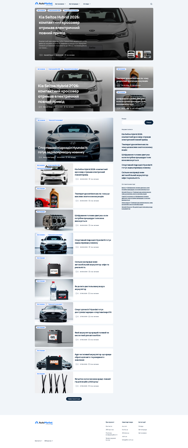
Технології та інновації (71, 69)
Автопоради (41, 10)
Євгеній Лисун (126, 192)
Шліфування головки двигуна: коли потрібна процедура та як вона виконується (136, 157)
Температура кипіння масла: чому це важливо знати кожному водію (137, 147)
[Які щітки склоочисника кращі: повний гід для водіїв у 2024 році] (54, 382)
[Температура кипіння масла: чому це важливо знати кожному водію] (94, 34)
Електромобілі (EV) (54, 69)
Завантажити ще (74, 399)
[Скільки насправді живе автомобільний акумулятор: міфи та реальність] (54, 267)
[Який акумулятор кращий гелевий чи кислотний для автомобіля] (54, 336)
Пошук (124, 119)
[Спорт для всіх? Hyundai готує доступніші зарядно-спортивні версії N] (54, 313)
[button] (151, 4)
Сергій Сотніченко (127, 196)
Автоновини (41, 69)
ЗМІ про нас (48, 441)
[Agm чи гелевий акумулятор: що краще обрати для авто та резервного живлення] (54, 359)
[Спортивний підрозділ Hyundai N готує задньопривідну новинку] (74, 140)
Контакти (38, 441)
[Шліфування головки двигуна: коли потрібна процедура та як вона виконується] (134, 100)
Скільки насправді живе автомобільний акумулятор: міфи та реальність (135, 175)
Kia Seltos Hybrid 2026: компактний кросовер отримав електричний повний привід (136, 137)
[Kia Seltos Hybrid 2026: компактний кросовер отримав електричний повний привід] (74, 89)
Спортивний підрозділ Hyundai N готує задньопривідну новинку (137, 166)
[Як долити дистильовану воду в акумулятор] (54, 290)
